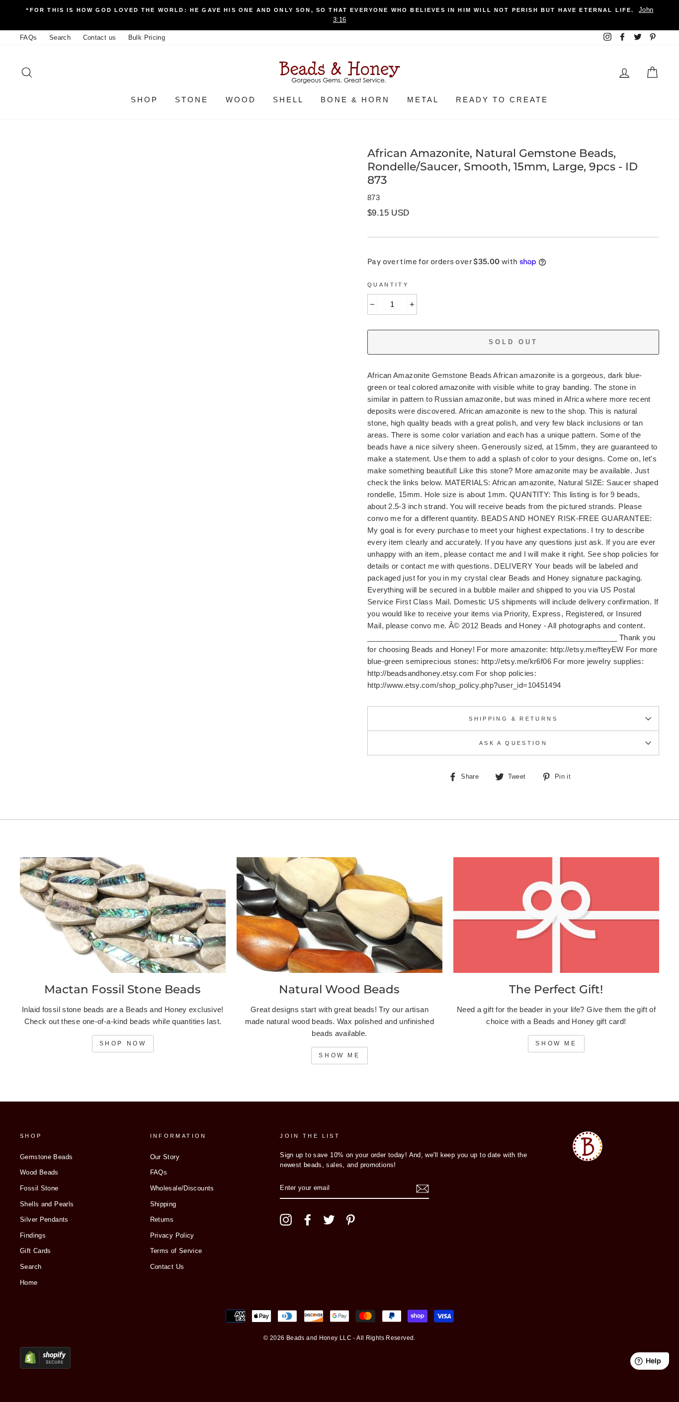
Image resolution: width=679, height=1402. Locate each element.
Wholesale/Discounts (182, 1188)
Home (29, 1282)
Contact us (99, 37)
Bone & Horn (355, 99)
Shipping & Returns (513, 719)
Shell (288, 99)
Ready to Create (502, 99)
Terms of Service (176, 1250)
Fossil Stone (39, 1188)
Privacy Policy (172, 1235)
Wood (241, 99)
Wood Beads (39, 1172)
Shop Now (123, 1043)
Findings (33, 1235)
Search (60, 37)
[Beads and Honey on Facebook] (308, 1220)
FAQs (28, 37)
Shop (144, 99)
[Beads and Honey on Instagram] (286, 1220)
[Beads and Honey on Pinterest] (350, 1220)
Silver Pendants (44, 1219)
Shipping (163, 1204)
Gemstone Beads (46, 1157)
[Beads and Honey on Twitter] (329, 1220)
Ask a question (513, 743)
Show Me (339, 1055)
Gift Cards (35, 1250)
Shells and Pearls (47, 1204)
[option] (339, 15)
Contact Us (167, 1266)
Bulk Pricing (147, 37)
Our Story (164, 1157)
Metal (423, 99)
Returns (162, 1219)
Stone (191, 99)
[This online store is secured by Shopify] (45, 1366)
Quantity (388, 285)
